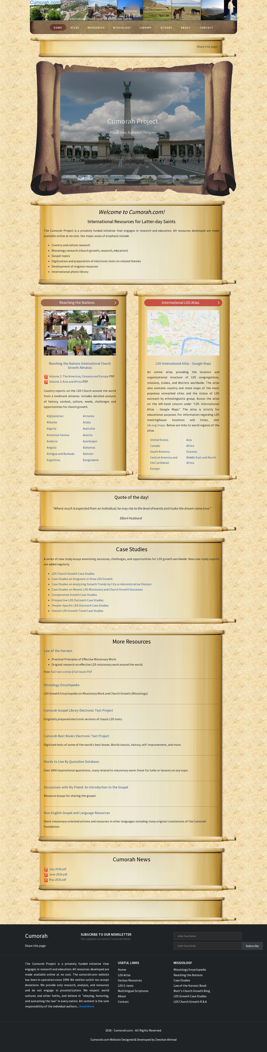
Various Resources (130, 980)
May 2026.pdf (57, 879)
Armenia (88, 416)
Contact (206, 27)
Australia (89, 428)
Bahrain (88, 454)
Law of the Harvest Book (190, 985)
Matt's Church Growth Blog (192, 991)
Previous (54, 129)
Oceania (191, 451)
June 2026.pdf (58, 874)
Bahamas (89, 447)
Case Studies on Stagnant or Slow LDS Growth (82, 579)
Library (146, 27)
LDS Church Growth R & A (190, 1002)
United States (159, 440)
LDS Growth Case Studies (190, 996)
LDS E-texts (126, 985)
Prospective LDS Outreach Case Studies (78, 600)
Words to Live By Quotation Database (71, 761)
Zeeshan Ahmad (166, 1039)
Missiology (122, 27)
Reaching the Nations (188, 975)
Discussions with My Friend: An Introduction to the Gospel (86, 787)
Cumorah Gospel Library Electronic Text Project (78, 710)
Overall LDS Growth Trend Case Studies (77, 611)
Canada (155, 446)
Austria (87, 435)
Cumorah (36, 935)
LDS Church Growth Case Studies (73, 573)
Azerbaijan (90, 441)
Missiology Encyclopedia (61, 685)
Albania (52, 422)
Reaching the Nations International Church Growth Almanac (80, 365)
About (186, 27)
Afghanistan (55, 416)
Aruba (87, 422)
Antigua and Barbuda (60, 454)
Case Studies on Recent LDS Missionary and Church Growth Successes (97, 589)
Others (166, 27)
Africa (190, 446)
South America (160, 451)
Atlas (75, 27)
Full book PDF (82, 672)
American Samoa (58, 435)
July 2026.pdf (57, 869)
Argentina (53, 460)
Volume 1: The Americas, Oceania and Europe (78, 376)
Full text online (61, 672)
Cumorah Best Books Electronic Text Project (76, 736)
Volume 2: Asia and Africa (65, 381)
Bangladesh (91, 460)
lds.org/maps (156, 425)
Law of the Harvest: (58, 650)
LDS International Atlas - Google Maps (183, 363)
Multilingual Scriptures (133, 991)
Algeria (51, 428)
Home (58, 27)
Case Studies (182, 980)
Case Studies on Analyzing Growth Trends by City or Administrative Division (101, 584)
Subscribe (252, 946)
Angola (51, 447)
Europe (155, 468)
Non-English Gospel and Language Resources (77, 813)
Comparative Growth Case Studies (74, 595)
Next (217, 129)
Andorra (52, 441)
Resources (96, 27)
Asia (189, 440)
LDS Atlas (124, 975)
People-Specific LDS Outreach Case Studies (80, 605)
